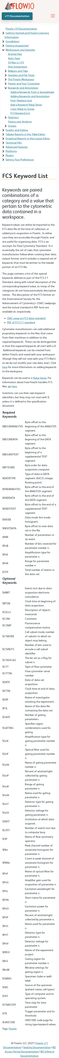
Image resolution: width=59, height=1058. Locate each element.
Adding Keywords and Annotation (30, 96)
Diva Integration (17, 66)
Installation (12, 41)
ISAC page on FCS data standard (26, 318)
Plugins (10, 155)
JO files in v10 (16, 62)
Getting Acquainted (17, 45)
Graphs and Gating (17, 130)
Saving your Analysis (20, 121)
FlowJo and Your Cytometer (24, 83)
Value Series (40, 378)
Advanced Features (17, 147)
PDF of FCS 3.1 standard (21, 322)
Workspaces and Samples (20, 49)
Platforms (11, 151)
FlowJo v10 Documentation (21, 28)
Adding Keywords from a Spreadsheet (32, 92)
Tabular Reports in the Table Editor (25, 134)
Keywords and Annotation (23, 87)
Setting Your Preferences (20, 159)
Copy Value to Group (22, 109)
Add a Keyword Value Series (26, 104)
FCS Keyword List (20, 113)
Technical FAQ (14, 142)
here (4, 367)
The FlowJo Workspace (21, 79)
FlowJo (13, 1028)
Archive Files (15, 54)
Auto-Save (14, 58)
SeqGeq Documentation (37, 1047)
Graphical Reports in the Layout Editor (28, 138)
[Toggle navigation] (53, 16)
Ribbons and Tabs (18, 71)
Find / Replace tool (21, 100)
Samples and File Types (21, 75)
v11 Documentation (17, 16)
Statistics (13, 117)
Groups (12, 125)
